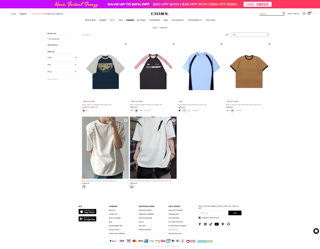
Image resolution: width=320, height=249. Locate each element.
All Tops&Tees (54, 39)
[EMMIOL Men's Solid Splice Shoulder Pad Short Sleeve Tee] (84, 186)
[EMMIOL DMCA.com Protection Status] (204, 243)
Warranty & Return (145, 210)
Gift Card (142, 226)
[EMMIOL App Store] (87, 214)
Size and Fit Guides (175, 210)
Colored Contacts (145, 229)
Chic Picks (210, 20)
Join (235, 213)
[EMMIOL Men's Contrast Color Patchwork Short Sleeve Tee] (227, 110)
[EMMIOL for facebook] (199, 224)
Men (166, 20)
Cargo (130, 20)
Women (103, 20)
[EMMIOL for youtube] (217, 224)
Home (155, 28)
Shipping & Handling (146, 214)
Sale (112, 20)
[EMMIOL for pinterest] (223, 224)
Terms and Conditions (117, 233)
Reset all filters (53, 79)
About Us (112, 210)
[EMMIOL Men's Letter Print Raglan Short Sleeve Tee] (84, 110)
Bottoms (141, 20)
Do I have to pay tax (175, 222)
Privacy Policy (114, 229)
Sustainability (195, 20)
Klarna (141, 222)
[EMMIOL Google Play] (87, 221)
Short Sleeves (53, 45)
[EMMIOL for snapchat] (228, 224)
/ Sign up (295, 13)
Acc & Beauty (178, 20)
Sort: (227, 35)
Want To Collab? (115, 218)
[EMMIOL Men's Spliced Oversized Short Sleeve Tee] (179, 110)
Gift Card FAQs (173, 218)
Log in (290, 13)
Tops (120, 20)
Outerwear (154, 20)
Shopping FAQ (173, 214)
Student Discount (174, 233)
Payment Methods (145, 218)
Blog (110, 222)
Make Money (173, 229)
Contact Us (113, 214)
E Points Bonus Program (177, 226)
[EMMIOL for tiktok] (211, 224)
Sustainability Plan (116, 226)
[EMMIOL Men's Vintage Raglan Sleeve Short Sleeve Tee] (132, 110)
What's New (90, 20)
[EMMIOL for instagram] (205, 224)
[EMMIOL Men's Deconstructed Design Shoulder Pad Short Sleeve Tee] (132, 186)
